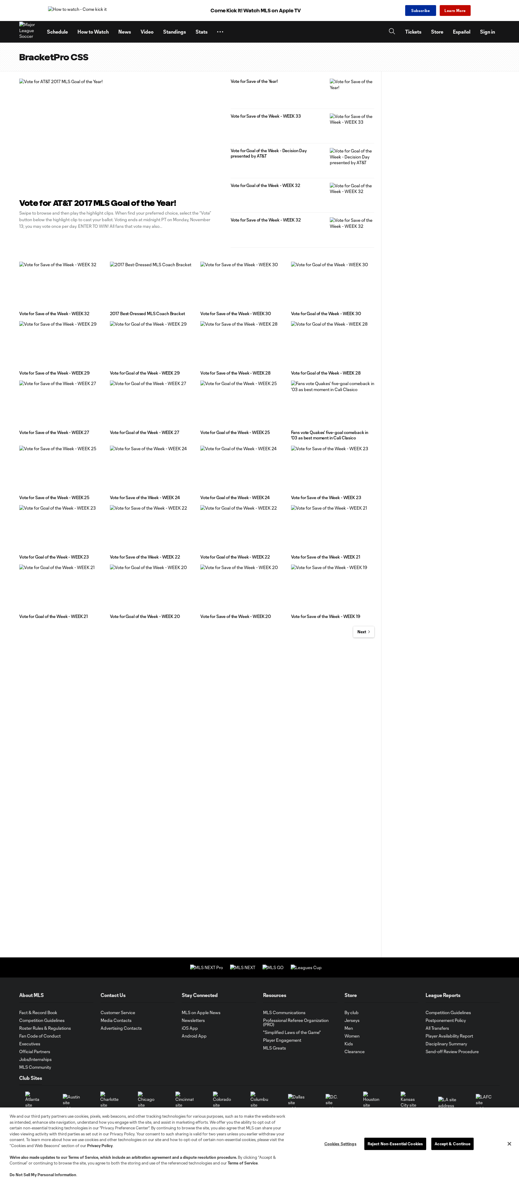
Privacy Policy (100, 1145)
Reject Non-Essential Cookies (395, 1143)
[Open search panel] (392, 32)
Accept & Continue (452, 1143)
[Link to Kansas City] (410, 1103)
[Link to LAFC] (485, 1103)
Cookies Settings (340, 1143)
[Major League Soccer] (29, 32)
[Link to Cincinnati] (184, 1103)
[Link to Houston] (372, 1103)
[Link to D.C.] (335, 1103)
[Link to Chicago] (147, 1103)
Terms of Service (83, 1157)
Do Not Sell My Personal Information (43, 1174)
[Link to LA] (447, 1102)
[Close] (509, 1143)
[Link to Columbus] (259, 1103)
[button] (220, 32)
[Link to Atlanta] (34, 1103)
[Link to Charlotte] (109, 1103)
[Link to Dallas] (297, 1103)
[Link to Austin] (72, 1103)
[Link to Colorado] (222, 1103)
